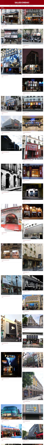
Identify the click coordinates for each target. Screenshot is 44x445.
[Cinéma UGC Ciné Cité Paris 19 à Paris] (11, 123)
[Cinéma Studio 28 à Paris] (11, 218)
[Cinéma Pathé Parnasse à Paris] (11, 328)
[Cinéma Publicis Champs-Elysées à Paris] (11, 285)
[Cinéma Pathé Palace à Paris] (32, 321)
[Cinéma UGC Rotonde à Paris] (32, 17)
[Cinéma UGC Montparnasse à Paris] (32, 61)
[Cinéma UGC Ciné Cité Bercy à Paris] (11, 143)
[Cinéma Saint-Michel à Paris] (32, 211)
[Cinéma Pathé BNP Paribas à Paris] (32, 386)
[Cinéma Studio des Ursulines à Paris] (32, 191)
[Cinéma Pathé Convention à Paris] (32, 360)
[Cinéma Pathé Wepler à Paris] (32, 302)
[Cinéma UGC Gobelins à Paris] (11, 103)
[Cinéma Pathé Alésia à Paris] (32, 432)
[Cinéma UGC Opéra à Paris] (11, 36)
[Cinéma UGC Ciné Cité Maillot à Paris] (32, 123)
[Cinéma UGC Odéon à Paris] (32, 36)
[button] (34, 6)
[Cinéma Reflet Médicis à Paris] (32, 257)
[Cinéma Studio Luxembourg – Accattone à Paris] (32, 147)
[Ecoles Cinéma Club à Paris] (11, 17)
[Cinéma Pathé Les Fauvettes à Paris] (11, 364)
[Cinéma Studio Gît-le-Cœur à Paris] (11, 177)
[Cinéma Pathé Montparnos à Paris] (32, 340)
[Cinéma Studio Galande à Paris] (32, 171)
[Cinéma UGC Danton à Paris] (32, 103)
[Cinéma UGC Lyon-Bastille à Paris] (32, 85)
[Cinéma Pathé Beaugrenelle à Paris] (11, 411)
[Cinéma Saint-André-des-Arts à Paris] (11, 251)
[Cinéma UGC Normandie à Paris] (11, 61)
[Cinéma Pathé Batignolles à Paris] (32, 412)
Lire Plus (2, 133)
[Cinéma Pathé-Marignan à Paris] (32, 282)
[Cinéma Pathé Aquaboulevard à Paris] (11, 431)
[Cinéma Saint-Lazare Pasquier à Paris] (32, 231)
